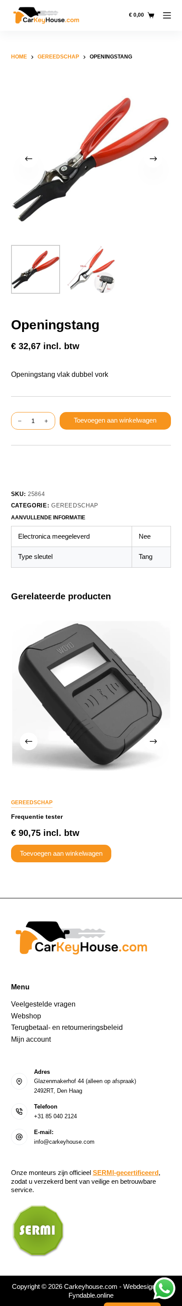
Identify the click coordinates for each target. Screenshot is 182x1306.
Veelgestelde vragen (43, 1004)
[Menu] (167, 15)
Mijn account (31, 1039)
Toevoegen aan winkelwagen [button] (61, 853)
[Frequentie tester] (91, 696)
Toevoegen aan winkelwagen (115, 420)
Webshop (26, 1016)
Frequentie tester (37, 816)
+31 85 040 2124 (55, 1116)
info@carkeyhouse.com (64, 1141)
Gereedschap (75, 505)
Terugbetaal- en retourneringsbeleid (67, 1027)
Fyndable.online (91, 1295)
